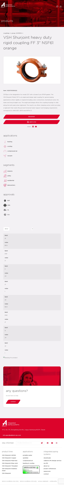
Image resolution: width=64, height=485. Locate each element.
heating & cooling (28, 463)
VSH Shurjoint (6, 473)
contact (46, 474)
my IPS (46, 463)
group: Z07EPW (17, 33)
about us (46, 466)
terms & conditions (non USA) (10, 481)
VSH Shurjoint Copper (9, 458)
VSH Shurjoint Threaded (10, 466)
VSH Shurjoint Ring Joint (10, 463)
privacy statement (43, 481)
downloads (47, 458)
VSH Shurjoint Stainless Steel (9, 469)
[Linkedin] (47, 443)
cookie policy (53, 481)
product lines (7, 451)
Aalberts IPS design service (52, 460)
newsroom (47, 471)
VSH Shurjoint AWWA (9, 455)
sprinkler (25, 458)
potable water (27, 455)
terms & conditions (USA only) (28, 481)
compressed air (28, 460)
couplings (6, 33)
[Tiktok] (61, 443)
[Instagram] (57, 443)
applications (28, 451)
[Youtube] (52, 443)
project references (50, 468)
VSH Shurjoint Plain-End (9, 460)
